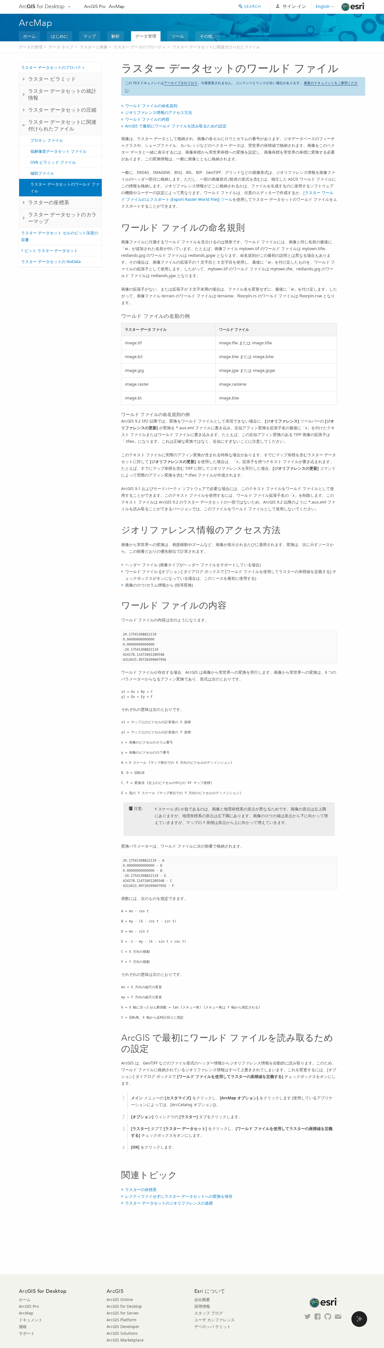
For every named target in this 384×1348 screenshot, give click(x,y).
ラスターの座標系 (141, 1189)
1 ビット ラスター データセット (49, 250)
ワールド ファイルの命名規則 (151, 105)
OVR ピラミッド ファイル (53, 162)
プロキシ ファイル (46, 140)
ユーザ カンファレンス (214, 1319)
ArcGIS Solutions (122, 1333)
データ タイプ (61, 47)
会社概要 (202, 1299)
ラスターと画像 (93, 47)
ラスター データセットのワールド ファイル (65, 187)
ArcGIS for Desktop (124, 1306)
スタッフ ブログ (208, 1313)
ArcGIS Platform (121, 1319)
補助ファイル (42, 173)
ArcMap (117, 6)
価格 (23, 1326)
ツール (177, 36)
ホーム (29, 36)
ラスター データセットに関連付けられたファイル (216, 47)
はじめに (59, 36)
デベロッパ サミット (212, 1326)
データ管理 (145, 36)
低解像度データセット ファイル (58, 151)
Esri (353, 7)
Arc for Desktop (42, 6)
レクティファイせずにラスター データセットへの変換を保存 (178, 1196)
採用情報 (202, 1306)
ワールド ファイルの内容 (147, 119)
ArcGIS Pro (95, 6)
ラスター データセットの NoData (51, 261)
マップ (89, 36)
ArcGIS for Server (123, 1313)
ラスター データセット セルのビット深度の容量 (59, 236)
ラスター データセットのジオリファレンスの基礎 (169, 1203)
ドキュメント (30, 1319)
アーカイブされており (181, 82)
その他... (208, 36)
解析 (115, 36)
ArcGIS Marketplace (125, 1340)
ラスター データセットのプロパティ (53, 67)
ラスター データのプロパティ (140, 47)
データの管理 (30, 47)
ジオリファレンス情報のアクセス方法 (158, 112)
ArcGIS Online (120, 1299)
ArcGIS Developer (123, 1326)
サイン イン (294, 6)
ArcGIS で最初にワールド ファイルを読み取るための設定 (176, 126)
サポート (27, 1333)
